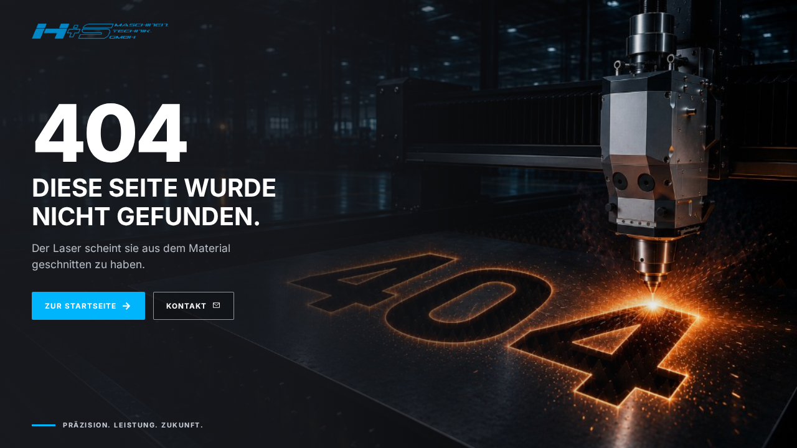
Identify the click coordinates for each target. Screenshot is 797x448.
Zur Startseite (88, 305)
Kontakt (186, 306)
